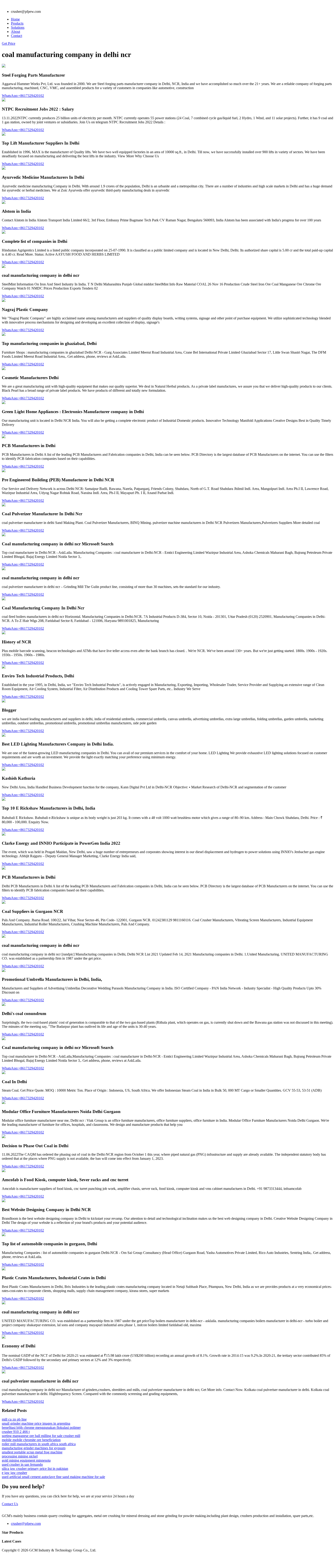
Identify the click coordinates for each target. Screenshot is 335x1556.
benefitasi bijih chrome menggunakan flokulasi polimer (41, 1427)
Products (17, 23)
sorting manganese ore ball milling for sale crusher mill (41, 1436)
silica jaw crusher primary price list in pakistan (35, 1469)
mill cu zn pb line (14, 1419)
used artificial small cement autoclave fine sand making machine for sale (53, 1477)
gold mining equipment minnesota (26, 1460)
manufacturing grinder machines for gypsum (33, 1448)
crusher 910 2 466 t (16, 1432)
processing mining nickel (20, 1456)
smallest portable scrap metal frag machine (32, 1452)
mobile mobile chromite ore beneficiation (31, 1440)
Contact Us (10, 1504)
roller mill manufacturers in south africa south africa (39, 1444)
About (15, 32)
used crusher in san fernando (22, 1464)
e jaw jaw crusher (14, 1473)
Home (15, 19)
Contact (16, 36)
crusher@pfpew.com (26, 1523)
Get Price (8, 43)
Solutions (17, 27)
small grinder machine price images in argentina (36, 1423)
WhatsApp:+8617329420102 (23, 96)
